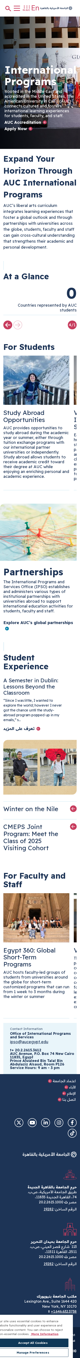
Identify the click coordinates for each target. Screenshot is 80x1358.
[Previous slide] (17, 325)
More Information (44, 1334)
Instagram (58, 1122)
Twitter (18, 1122)
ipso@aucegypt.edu (29, 1041)
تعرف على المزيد (19, 729)
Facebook (72, 1122)
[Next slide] (7, 325)
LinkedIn (45, 1122)
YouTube (32, 1122)
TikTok (72, 1133)
